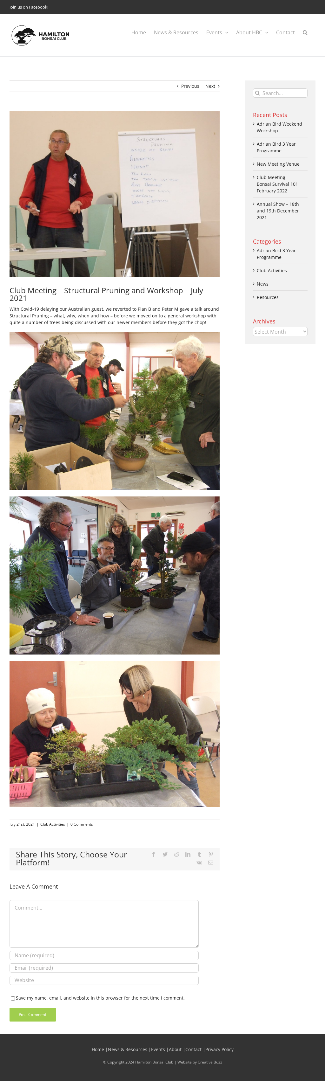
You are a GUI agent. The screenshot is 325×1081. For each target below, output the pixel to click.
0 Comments (81, 824)
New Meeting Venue (278, 164)
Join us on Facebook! (29, 7)
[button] (305, 32)
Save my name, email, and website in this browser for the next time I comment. (100, 998)
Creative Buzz (210, 1062)
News (263, 284)
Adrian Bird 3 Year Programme (276, 253)
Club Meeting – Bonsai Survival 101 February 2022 (277, 184)
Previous (190, 86)
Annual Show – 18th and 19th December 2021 (278, 210)
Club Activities (52, 824)
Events (158, 1049)
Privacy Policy (219, 1049)
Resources (268, 297)
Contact (193, 1049)
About (175, 1049)
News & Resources (127, 1049)
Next (210, 86)
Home (98, 1049)
